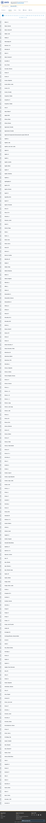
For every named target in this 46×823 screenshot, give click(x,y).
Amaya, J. (7, 492)
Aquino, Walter (8, 577)
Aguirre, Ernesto (8, 189)
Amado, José (7, 484)
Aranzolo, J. (7, 605)
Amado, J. (7, 469)
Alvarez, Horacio (8, 383)
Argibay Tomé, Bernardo (10, 667)
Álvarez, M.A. (7, 422)
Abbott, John (7, 33)
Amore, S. (7, 507)
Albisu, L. (6, 286)
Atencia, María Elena (9, 756)
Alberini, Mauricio (8, 270)
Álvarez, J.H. (7, 395)
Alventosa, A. (7, 457)
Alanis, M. (7, 247)
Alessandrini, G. (8, 294)
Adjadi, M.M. (7, 115)
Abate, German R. (8, 29)
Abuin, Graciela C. (8, 57)
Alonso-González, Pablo (9, 348)
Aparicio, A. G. (8, 550)
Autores (10, 10)
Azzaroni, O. (7, 803)
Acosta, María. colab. (9, 84)
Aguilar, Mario (7, 165)
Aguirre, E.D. (7, 185)
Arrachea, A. (7, 717)
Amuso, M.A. (7, 511)
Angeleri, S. (7, 535)
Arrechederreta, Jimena (9, 725)
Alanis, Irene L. (8, 243)
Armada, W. (7, 698)
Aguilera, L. (7, 177)
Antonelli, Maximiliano (9, 542)
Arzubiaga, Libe (8, 737)
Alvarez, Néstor (8, 434)
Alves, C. (6, 461)
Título (19, 10)
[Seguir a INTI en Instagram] (36, 814)
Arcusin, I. (7, 639)
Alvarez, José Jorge (9, 406)
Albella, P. (7, 263)
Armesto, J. (7, 709)
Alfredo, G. (7, 309)
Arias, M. (6, 671)
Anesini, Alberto (8, 523)
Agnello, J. (7, 138)
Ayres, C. (6, 791)
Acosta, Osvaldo (8, 92)
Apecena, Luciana (8, 554)
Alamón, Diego (8, 228)
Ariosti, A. (7, 678)
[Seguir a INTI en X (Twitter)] (32, 814)
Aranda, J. (7, 589)
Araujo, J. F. (7, 620)
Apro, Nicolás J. (8, 566)
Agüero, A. (7, 154)
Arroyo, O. (7, 729)
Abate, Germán (8, 26)
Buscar (4, 10)
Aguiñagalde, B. (8, 181)
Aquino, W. (7, 573)
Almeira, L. (7, 325)
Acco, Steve (7, 64)
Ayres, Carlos (7, 795)
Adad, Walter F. (8, 111)
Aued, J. (6, 760)
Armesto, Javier (8, 713)
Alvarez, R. (7, 449)
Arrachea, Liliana (8, 721)
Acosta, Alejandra (8, 80)
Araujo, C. (7, 616)
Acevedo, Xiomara (8, 68)
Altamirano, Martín (8, 356)
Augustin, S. (7, 764)
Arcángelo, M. (7, 632)
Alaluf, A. (6, 224)
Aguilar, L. (7, 158)
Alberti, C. (7, 274)
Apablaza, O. (7, 546)
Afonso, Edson (7, 119)
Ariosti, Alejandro (8, 682)
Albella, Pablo (7, 266)
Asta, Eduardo (7, 744)
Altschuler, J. (7, 364)
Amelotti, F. (7, 500)
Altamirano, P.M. (8, 360)
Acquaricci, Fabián (8, 96)
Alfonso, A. (7, 305)
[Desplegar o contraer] (2, 22)
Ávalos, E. (7, 768)
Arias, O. (6, 674)
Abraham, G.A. (8, 45)
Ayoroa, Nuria (7, 787)
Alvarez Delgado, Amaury (10, 375)
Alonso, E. (7, 336)
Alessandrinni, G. (8, 301)
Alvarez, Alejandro (8, 368)
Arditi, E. (6, 643)
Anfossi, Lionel (8, 531)
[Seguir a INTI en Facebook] (34, 814)
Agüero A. (7, 150)
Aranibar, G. (7, 597)
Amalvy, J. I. (7, 488)
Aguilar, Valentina (8, 173)
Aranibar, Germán (8, 601)
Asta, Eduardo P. (8, 748)
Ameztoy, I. (7, 503)
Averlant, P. (7, 772)
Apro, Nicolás (7, 562)
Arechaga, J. (7, 651)
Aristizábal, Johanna (9, 686)
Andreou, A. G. (8, 519)
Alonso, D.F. (7, 333)
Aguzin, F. (7, 200)
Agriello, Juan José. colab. (10, 146)
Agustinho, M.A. (8, 197)
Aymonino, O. (7, 783)
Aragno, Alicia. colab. (9, 585)
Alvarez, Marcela (8, 426)
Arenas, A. (7, 655)
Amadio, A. (7, 465)
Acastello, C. (7, 61)
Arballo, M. (7, 628)
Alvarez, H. (7, 379)
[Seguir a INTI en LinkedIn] (40, 814)
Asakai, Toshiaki (8, 741)
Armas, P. (7, 706)
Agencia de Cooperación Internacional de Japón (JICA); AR (17, 134)
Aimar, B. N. (7, 212)
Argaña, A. (7, 659)
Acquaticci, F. (7, 99)
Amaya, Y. (7, 496)
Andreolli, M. (7, 515)
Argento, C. (7, 663)
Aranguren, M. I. (8, 593)
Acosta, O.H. (7, 88)
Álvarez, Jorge (8, 402)
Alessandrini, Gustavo (9, 298)
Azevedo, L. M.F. (8, 799)
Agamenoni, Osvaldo (9, 127)
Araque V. (7, 608)
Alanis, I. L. (7, 235)
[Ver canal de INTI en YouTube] (38, 814)
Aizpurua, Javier (8, 220)
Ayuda (25, 10)
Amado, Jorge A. (8, 472)
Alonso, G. (7, 340)
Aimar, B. (6, 208)
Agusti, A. (7, 193)
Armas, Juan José (8, 702)
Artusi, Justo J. (8, 733)
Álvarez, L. (7, 414)
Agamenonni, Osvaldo (9, 130)
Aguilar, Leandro (8, 162)
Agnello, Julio (7, 142)
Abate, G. (6, 22)
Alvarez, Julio (7, 410)
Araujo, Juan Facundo (9, 624)
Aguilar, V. (7, 169)
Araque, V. (7, 612)
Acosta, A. (7, 76)
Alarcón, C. (7, 251)
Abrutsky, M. (7, 49)
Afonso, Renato (8, 123)
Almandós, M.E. (8, 321)
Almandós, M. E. (8, 317)
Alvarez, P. (7, 437)
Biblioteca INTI (18, 819)
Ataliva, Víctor (8, 752)
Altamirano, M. (8, 352)
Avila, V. (6, 775)
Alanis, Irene (7, 239)
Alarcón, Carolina (8, 255)
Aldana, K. (7, 290)
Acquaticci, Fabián (8, 103)
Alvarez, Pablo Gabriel (9, 445)
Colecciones (3, 816)
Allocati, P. (7, 313)
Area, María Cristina (9, 647)
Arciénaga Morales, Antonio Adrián (12, 636)
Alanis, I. (6, 232)
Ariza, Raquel (7, 694)
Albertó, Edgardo (8, 278)
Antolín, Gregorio (8, 538)
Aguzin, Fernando (8, 204)
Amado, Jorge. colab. (9, 480)
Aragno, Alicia (7, 581)
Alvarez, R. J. (7, 453)
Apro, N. (6, 558)
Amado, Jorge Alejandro (10, 476)
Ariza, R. (6, 690)
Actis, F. (6, 107)
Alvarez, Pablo (8, 441)
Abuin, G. (6, 53)
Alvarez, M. (7, 418)
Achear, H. (7, 72)
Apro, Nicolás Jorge (9, 570)
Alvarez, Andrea (8, 371)
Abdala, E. (7, 37)
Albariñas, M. (7, 259)
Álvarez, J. (7, 387)
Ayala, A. (6, 779)
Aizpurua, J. (7, 216)
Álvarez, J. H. (7, 391)
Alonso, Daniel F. (8, 329)
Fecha (15, 10)
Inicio (31, 10)
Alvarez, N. (7, 430)
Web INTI (17, 815)
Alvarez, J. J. (7, 399)
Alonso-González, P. (9, 344)
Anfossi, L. (7, 527)
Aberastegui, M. (8, 41)
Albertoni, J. (7, 282)
